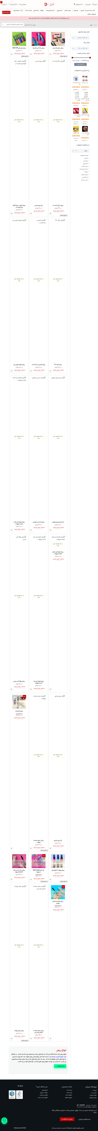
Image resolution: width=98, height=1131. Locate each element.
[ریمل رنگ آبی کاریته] (39, 39)
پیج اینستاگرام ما (67, 1119)
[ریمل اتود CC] (58, 290)
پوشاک (42, 10)
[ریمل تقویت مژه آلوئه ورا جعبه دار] (19, 131)
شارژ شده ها (28, 10)
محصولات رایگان (91, 14)
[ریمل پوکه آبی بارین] (19, 607)
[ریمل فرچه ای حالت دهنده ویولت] (19, 448)
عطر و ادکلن (68, 10)
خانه (95, 25)
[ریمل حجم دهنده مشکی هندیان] (39, 956)
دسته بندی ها (89, 10)
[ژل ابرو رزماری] (58, 766)
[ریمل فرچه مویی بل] (19, 290)
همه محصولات (84, 155)
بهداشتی (76, 10)
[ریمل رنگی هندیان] (58, 39)
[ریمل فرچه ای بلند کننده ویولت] (39, 607)
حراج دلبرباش (84, 174)
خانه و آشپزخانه (50, 10)
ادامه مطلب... (60, 1066)
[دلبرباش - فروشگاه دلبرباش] (49, 4)
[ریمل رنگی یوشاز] (19, 956)
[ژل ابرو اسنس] (39, 131)
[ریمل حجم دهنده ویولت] (39, 766)
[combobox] (80, 38)
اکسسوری (59, 10)
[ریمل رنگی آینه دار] (58, 131)
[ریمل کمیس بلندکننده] (39, 290)
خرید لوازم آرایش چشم (59, 1057)
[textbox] (81, 37)
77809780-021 (81, 1105)
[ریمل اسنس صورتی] (39, 448)
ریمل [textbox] (81, 151)
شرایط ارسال (16, 10)
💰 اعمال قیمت (80, 64)
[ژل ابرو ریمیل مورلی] (58, 448)
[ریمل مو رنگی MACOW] (19, 39)
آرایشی (82, 10)
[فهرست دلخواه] (50, 54)
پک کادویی (36, 10)
